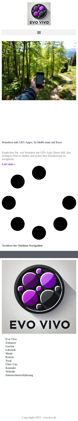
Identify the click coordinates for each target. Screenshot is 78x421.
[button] (39, 32)
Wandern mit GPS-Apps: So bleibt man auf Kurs (32, 142)
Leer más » (8, 164)
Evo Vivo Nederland (17, 400)
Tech (8, 360)
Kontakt (10, 367)
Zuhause (10, 342)
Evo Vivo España (16, 392)
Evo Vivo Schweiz (16, 408)
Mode (9, 353)
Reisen (9, 357)
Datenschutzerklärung (19, 375)
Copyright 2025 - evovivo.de (39, 417)
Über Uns (11, 364)
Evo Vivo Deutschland (19, 384)
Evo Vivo (11, 339)
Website (10, 371)
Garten (9, 346)
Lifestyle (10, 349)
